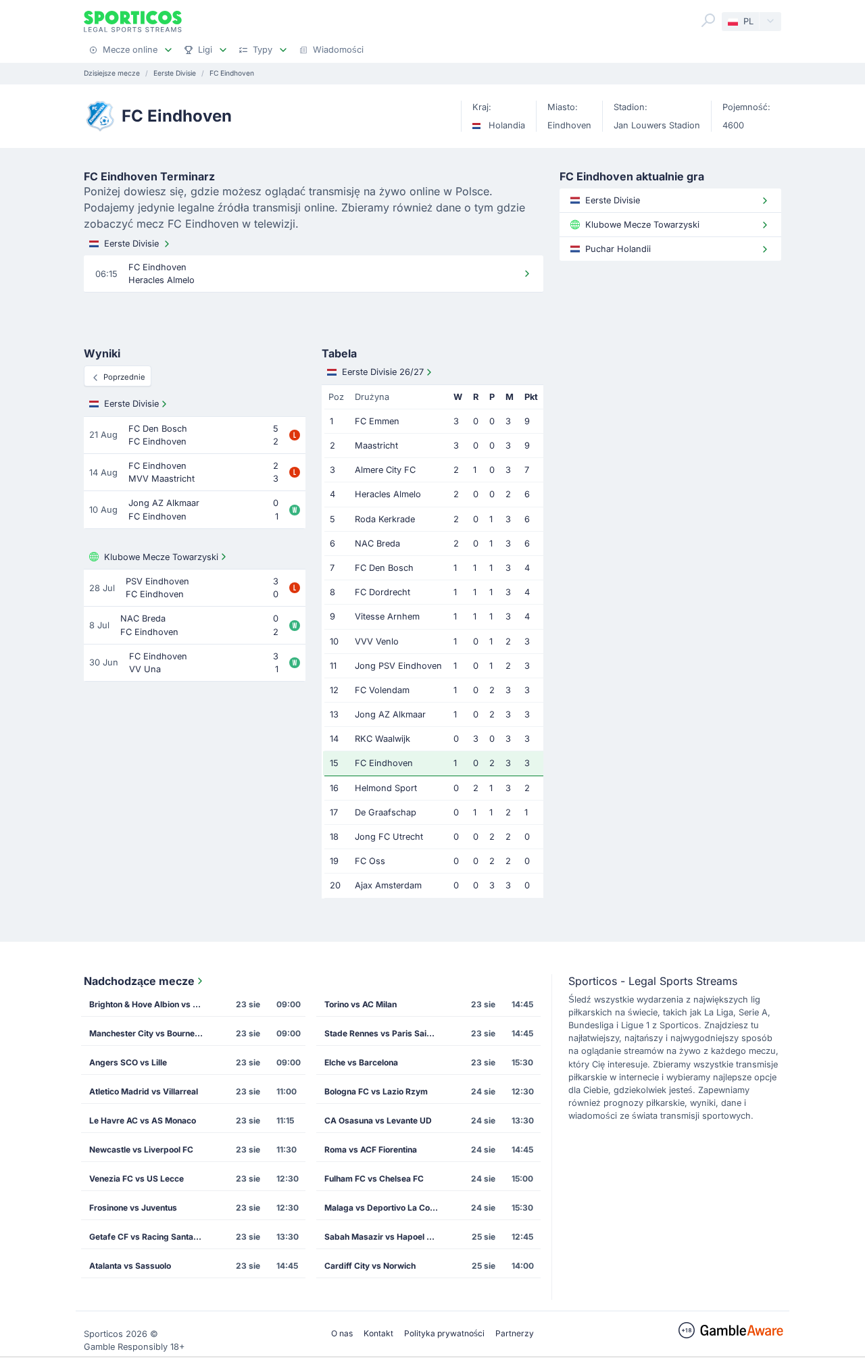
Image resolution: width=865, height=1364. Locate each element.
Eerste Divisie (131, 243)
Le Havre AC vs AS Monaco (142, 1120)
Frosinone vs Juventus (133, 1208)
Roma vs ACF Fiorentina (370, 1149)
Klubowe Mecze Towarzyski (161, 557)
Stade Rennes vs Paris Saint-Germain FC (385, 1033)
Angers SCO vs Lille (128, 1062)
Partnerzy (514, 1333)
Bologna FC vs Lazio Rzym (376, 1091)
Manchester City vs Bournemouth (150, 1033)
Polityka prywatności (444, 1333)
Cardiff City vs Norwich (370, 1266)
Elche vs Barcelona (361, 1062)
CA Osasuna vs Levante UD (378, 1120)
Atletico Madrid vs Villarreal (143, 1091)
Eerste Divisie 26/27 (383, 372)
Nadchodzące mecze (139, 981)
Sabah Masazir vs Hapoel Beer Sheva (385, 1237)
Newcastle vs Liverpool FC (141, 1149)
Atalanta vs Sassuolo (130, 1266)
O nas (342, 1333)
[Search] (708, 20)
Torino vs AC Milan (360, 1004)
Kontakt (378, 1333)
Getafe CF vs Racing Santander (150, 1237)
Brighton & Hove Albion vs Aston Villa (150, 1004)
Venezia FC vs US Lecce (136, 1178)
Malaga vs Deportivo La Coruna (385, 1208)
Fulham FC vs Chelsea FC (374, 1178)
